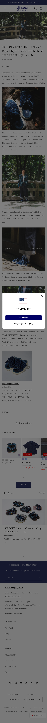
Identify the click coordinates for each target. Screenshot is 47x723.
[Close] (42, 296)
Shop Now (23, 318)
